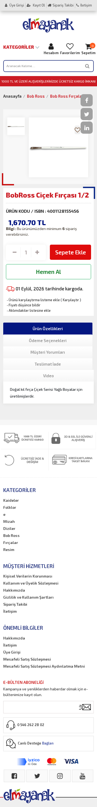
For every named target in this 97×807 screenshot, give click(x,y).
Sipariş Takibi (63, 5)
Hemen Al (48, 271)
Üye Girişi (16, 5)
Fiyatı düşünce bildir (23, 305)
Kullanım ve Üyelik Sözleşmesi (30, 583)
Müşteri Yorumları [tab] (47, 352)
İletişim (86, 5)
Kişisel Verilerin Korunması (27, 576)
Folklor (9, 507)
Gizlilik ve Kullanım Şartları (28, 597)
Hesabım (51, 53)
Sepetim (88, 49)
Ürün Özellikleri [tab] (48, 328)
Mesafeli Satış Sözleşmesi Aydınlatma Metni (44, 666)
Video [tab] (48, 375)
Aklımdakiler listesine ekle (28, 310)
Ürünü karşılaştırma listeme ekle (33, 300)
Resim (8, 549)
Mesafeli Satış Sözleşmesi (27, 659)
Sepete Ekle (70, 252)
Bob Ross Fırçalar (67, 96)
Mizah (9, 521)
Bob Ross (36, 96)
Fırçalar (10, 542)
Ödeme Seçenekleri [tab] (48, 340)
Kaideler (11, 500)
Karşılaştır (71, 300)
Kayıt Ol (38, 5)
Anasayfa (12, 96)
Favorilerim (70, 53)
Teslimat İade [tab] (47, 364)
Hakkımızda (14, 590)
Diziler (9, 528)
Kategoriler (19, 47)
